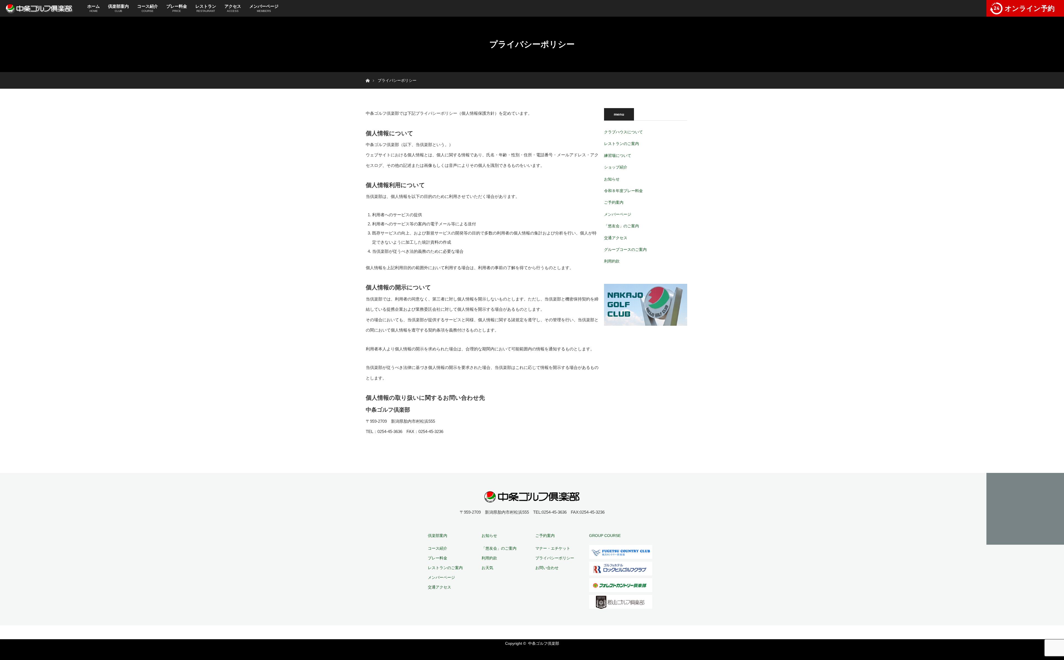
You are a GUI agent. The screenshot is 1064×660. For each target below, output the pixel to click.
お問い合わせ (547, 567)
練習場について (617, 155)
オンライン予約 (1030, 8)
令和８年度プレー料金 (623, 190)
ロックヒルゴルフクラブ (620, 568)
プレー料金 (176, 8)
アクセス (232, 8)
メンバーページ (263, 8)
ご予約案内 (613, 202)
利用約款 (612, 261)
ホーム (93, 8)
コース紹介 (147, 8)
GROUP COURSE (605, 535)
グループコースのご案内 (625, 249)
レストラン (205, 8)
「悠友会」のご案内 (621, 226)
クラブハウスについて (623, 132)
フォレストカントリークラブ (620, 585)
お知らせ (612, 179)
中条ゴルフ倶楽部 (543, 643)
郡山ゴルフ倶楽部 (620, 602)
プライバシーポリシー (554, 558)
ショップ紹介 (615, 167)
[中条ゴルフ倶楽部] (532, 499)
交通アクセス (615, 238)
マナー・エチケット (552, 548)
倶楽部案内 (118, 8)
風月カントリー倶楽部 (620, 552)
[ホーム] (367, 74)
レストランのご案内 (621, 143)
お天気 (487, 567)
